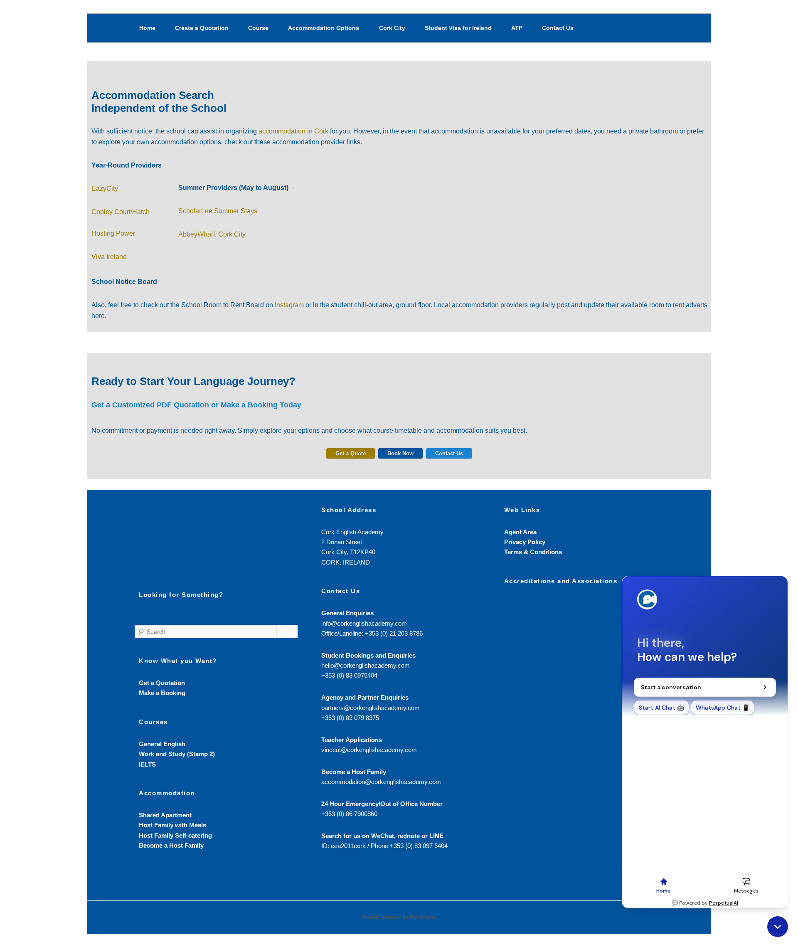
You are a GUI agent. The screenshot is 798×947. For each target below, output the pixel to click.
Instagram (289, 304)
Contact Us (558, 28)
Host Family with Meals (172, 825)
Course (258, 28)
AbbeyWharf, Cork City (212, 234)
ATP (516, 28)
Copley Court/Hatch (120, 211)
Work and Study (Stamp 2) (177, 753)
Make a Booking (162, 692)
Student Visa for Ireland (458, 28)
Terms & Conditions (533, 551)
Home (147, 28)
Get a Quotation (162, 682)
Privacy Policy (524, 541)
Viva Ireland (109, 256)
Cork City (392, 28)
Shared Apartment (165, 815)
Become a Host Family (171, 845)
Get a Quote (350, 453)
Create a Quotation (202, 28)
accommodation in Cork (293, 131)
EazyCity (104, 188)
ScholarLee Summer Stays (217, 211)
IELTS (147, 764)
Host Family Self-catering (175, 835)
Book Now (400, 453)
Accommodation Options (323, 28)
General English (162, 743)
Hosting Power (113, 233)
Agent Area (520, 531)
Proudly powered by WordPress (399, 917)
